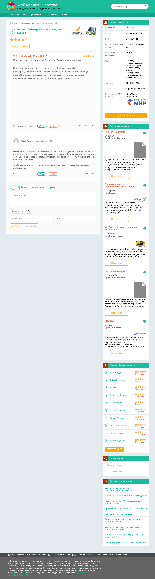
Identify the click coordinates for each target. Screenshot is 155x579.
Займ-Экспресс (117, 380)
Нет (54, 126)
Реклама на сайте (37, 555)
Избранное (38, 15)
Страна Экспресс (118, 425)
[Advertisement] (53, 103)
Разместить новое (18, 15)
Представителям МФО (81, 555)
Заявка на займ (126, 115)
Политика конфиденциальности (112, 555)
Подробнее (116, 176)
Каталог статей (17, 555)
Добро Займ (116, 403)
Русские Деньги (117, 440)
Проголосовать (20, 46)
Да (43, 126)
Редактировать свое (59, 15)
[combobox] (21, 211)
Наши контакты (58, 555)
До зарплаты (116, 433)
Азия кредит (116, 372)
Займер (33, 29)
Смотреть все (114, 449)
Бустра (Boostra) (118, 410)
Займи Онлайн (117, 418)
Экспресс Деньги (118, 395)
